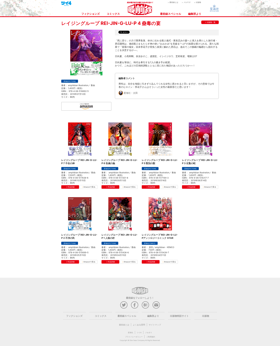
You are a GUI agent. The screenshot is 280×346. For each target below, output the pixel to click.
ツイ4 (139, 332)
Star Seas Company (137, 340)
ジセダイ (148, 332)
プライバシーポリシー (134, 337)
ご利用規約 (150, 337)
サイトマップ (155, 324)
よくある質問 (139, 324)
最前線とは (173, 2)
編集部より (194, 13)
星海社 (130, 332)
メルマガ (186, 2)
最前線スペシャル (170, 13)
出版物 (198, 2)
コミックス (113, 13)
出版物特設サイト (179, 315)
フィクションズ (90, 13)
